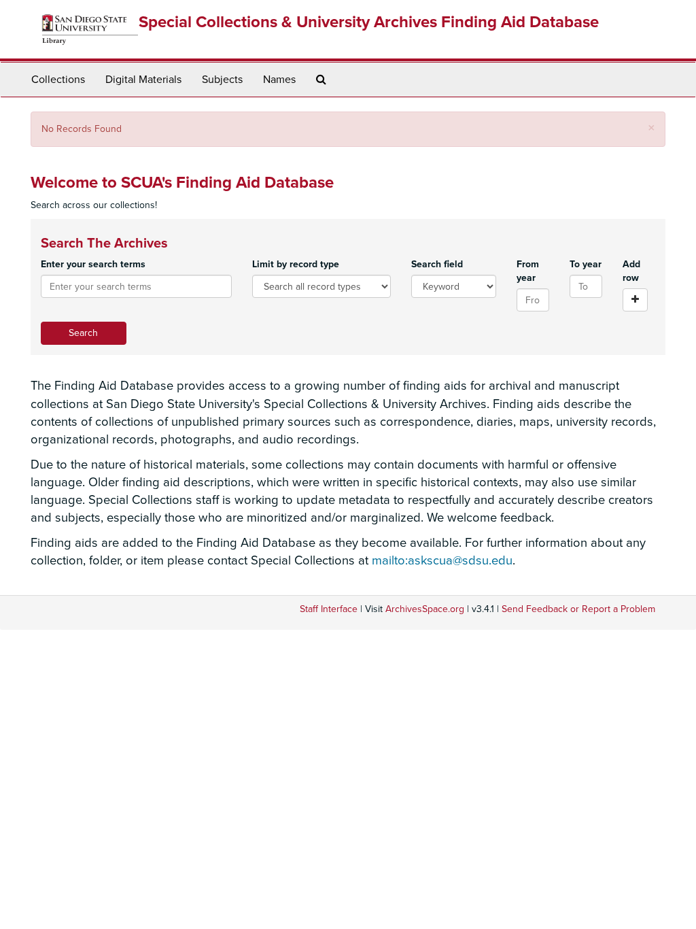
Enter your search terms (93, 264)
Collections (58, 79)
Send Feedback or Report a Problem (578, 609)
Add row (631, 271)
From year (528, 271)
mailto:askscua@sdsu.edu (442, 560)
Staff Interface (329, 609)
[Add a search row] (635, 299)
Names (279, 79)
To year (586, 264)
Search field (437, 264)
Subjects (222, 79)
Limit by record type (295, 264)
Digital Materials (143, 79)
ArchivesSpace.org (424, 609)
